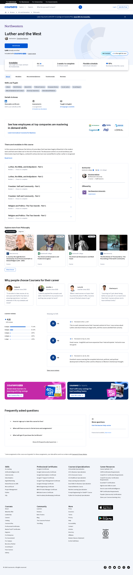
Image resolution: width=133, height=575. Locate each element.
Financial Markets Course (75, 487)
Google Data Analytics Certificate (46, 475)
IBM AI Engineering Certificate (45, 487)
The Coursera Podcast (43, 521)
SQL (6, 495)
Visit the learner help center (101, 425)
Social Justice (65, 87)
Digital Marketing (10, 481)
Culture (8, 87)
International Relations (48, 91)
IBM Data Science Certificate (45, 492)
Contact (70, 526)
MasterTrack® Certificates (12, 529)
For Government (10, 538)
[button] (30, 7)
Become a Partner (10, 544)
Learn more (32, 54)
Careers (7, 518)
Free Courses (9, 550)
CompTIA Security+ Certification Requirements (109, 479)
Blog (38, 518)
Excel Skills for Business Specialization (79, 484)
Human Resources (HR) (11, 484)
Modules (18, 77)
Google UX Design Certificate (45, 484)
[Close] (125, 17)
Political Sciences (40, 87)
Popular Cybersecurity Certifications (110, 494)
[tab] (11, 231)
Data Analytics (9, 478)
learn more (108, 433)
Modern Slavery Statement (76, 538)
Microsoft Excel (9, 487)
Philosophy (36, 12)
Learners (39, 509)
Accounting (8, 469)
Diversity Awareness (33, 91)
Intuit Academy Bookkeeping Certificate (48, 495)
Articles (70, 529)
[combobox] (55, 7)
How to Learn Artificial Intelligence (110, 489)
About (8, 77)
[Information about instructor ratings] (93, 170)
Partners (39, 512)
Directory (71, 532)
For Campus (8, 541)
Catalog (7, 521)
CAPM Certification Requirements (110, 472)
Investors (71, 512)
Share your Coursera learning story (110, 497)
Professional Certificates (12, 526)
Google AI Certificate (43, 469)
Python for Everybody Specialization (79, 495)
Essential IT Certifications (107, 483)
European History (53, 87)
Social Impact (77, 87)
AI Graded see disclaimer (39, 109)
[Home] (5, 12)
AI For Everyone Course (75, 475)
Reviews (63, 77)
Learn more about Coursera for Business (22, 133)
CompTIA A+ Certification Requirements (111, 475)
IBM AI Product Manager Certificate (47, 490)
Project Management (11, 490)
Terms (70, 515)
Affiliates (71, 535)
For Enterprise (9, 535)
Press (70, 509)
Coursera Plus (9, 523)
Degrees (7, 532)
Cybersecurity (9, 475)
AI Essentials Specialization (76, 469)
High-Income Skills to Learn (108, 486)
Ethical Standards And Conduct (15, 91)
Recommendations (33, 77)
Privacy (70, 518)
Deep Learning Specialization (76, 481)
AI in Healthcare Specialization (77, 478)
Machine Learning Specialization (77, 490)
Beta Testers (40, 515)
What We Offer (9, 512)
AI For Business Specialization (77, 472)
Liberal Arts (28, 87)
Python (7, 492)
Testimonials (50, 77)
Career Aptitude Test (106, 469)
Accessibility (72, 523)
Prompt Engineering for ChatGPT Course (80, 492)
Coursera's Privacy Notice (79, 454)
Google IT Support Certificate (45, 478)
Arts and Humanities (24, 12)
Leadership (8, 515)
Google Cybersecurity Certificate (46, 472)
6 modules (13, 62)
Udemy (7, 553)
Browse (12, 12)
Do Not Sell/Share (73, 541)
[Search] (80, 7)
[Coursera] (11, 7)
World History (17, 87)
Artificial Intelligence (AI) (12, 472)
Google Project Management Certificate (48, 481)
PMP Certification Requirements (109, 492)
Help (69, 521)
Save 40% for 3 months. (82, 17)
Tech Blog (40, 523)
